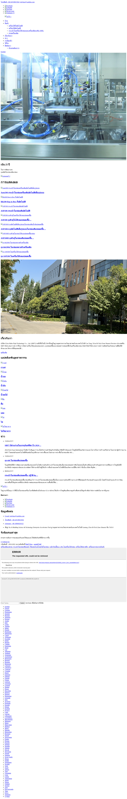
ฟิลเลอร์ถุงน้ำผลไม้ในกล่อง (39, 547)
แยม (2, 413)
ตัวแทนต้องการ (14, 48)
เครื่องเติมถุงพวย (6, 547)
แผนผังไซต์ (37, 544)
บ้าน (6, 21)
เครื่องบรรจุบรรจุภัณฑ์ (96, 547)
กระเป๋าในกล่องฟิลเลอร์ (21, 547)
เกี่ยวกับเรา (8, 36)
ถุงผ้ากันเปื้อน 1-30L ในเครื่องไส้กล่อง (62, 547)
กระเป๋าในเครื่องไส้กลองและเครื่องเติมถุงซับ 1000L (26, 31)
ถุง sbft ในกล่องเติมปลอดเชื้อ (16, 460)
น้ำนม (3, 376)
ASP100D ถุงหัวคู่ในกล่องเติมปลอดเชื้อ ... (17, 238)
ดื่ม (2, 404)
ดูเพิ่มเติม (4, 352)
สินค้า (7, 23)
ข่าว (6, 38)
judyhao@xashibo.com (27, 2)
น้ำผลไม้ (4, 395)
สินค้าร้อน (28, 544)
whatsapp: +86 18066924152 (14, 523)
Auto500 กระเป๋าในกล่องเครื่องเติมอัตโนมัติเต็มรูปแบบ (22, 192)
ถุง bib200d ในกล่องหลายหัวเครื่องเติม (16, 247)
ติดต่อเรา (8, 45)
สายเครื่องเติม (13, 33)
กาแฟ (3, 367)
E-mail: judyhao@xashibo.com (14, 516)
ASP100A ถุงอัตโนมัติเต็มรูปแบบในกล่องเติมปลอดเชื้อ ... (23, 229)
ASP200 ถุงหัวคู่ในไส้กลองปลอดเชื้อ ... (16, 220)
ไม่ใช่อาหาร (6, 431)
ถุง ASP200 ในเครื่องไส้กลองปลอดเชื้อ (16, 256)
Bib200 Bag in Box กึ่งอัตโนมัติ (13, 202)
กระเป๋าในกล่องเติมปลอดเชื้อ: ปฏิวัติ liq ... (21, 475)
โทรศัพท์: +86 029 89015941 (10, 2)
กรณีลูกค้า (8, 40)
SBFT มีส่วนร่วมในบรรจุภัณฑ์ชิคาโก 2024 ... (23, 445)
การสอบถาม (5, 542)
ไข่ (2, 422)
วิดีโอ (7, 43)
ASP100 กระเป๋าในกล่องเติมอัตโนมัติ (15, 211)
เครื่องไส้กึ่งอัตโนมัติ (16, 26)
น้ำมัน (3, 385)
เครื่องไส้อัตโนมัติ (15, 28)
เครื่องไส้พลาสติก (82, 547)
